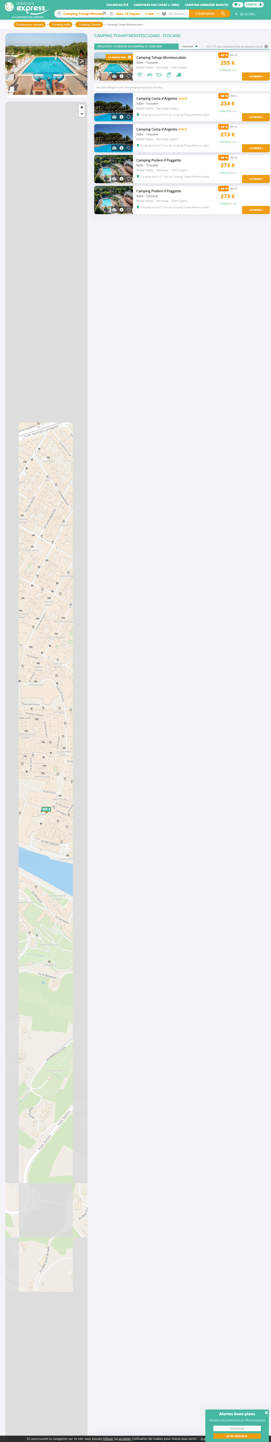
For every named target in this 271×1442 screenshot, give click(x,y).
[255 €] (51, 813)
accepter (125, 1439)
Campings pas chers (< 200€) (156, 5)
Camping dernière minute (206, 5)
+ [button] (81, 107)
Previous (10, 61)
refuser (108, 1439)
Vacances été (117, 5)
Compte (251, 4)
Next (82, 61)
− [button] (81, 114)
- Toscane (151, 62)
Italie (139, 62)
